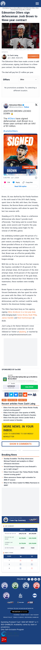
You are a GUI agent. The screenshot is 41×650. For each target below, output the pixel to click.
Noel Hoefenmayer (25, 318)
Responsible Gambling (32, 617)
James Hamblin (8, 318)
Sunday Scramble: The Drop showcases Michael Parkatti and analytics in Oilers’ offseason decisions (19, 461)
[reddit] (25, 394)
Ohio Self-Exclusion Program (12, 629)
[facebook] (7, 394)
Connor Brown (22, 315)
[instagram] (32, 579)
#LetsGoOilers (10, 131)
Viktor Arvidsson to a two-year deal (21, 312)
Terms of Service (18, 617)
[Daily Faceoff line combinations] (30, 394)
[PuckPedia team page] (34, 394)
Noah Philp (32, 315)
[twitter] (11, 394)
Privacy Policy (7, 617)
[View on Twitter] (36, 106)
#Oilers (11, 118)
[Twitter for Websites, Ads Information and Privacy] (36, 178)
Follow (26, 107)
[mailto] (20, 394)
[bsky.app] (16, 394)
